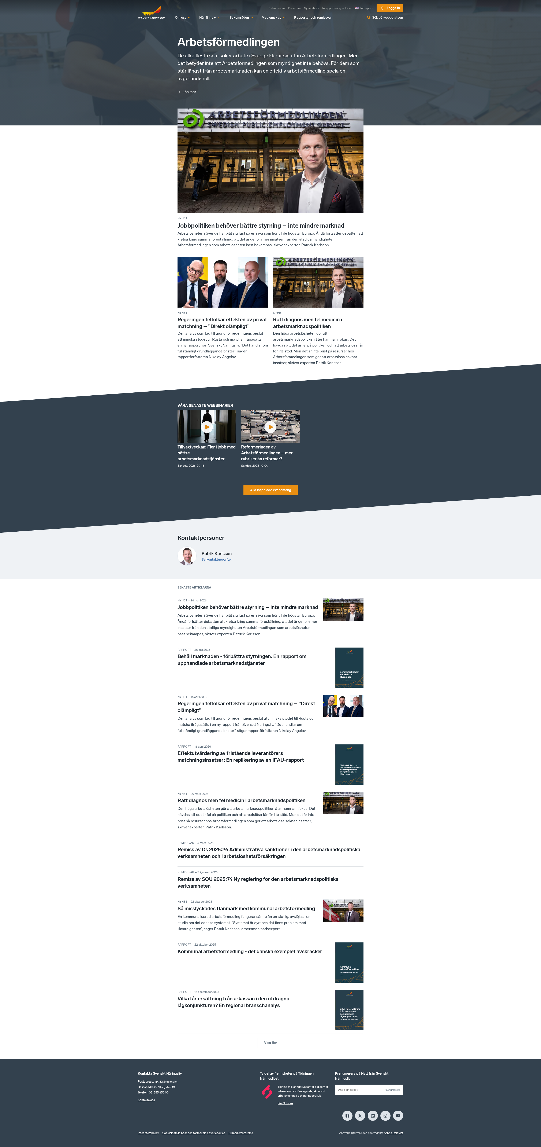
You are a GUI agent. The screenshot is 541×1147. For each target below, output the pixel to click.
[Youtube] (398, 1116)
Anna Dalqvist (394, 1133)
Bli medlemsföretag (240, 1133)
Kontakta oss (146, 1100)
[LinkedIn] (373, 1116)
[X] (360, 1116)
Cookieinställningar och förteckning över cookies (193, 1133)
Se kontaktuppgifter (217, 559)
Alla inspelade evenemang (270, 490)
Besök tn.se (285, 1103)
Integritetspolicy (148, 1133)
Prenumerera (392, 1090)
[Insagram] (385, 1116)
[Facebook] (347, 1116)
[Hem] (151, 12)
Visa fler (270, 1043)
